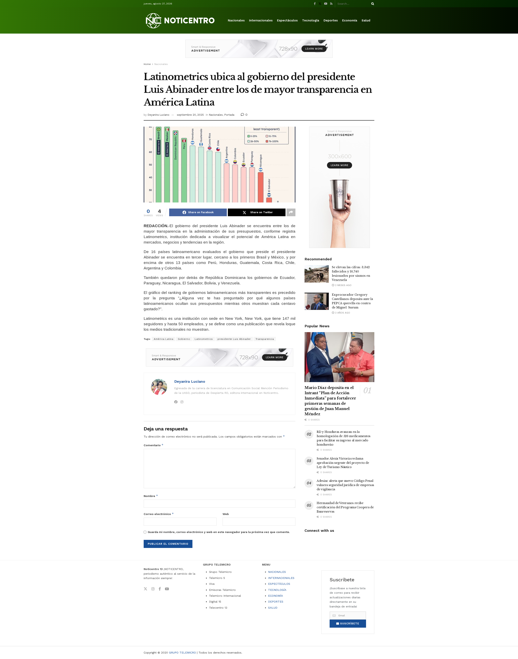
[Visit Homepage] (181, 20)
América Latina (163, 339)
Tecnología (310, 20)
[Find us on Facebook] (315, 3)
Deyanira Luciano (158, 114)
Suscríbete (349, 623)
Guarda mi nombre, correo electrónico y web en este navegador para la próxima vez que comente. (219, 532)
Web (226, 514)
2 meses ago (342, 285)
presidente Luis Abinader (234, 339)
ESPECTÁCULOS (279, 583)
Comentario (153, 445)
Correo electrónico (159, 514)
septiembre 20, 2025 (190, 114)
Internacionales (261, 20)
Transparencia (265, 339)
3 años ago (342, 312)
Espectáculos (287, 20)
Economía (349, 20)
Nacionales (236, 20)
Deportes (331, 20)
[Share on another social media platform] (291, 212)
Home (147, 64)
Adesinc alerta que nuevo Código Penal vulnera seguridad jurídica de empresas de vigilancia (345, 485)
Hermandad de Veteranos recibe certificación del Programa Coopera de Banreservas (345, 507)
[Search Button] (372, 3)
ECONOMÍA (275, 595)
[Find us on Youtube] (325, 3)
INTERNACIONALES (281, 578)
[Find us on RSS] (331, 3)
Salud (366, 20)
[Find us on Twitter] (319, 3)
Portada (229, 114)
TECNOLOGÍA (277, 589)
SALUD (272, 607)
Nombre (151, 496)
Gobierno (184, 339)
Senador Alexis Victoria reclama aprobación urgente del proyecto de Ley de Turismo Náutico (343, 463)
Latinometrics (204, 339)
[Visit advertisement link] (259, 52)
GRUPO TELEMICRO (182, 652)
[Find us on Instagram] (153, 589)
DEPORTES (275, 601)
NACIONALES (277, 571)
